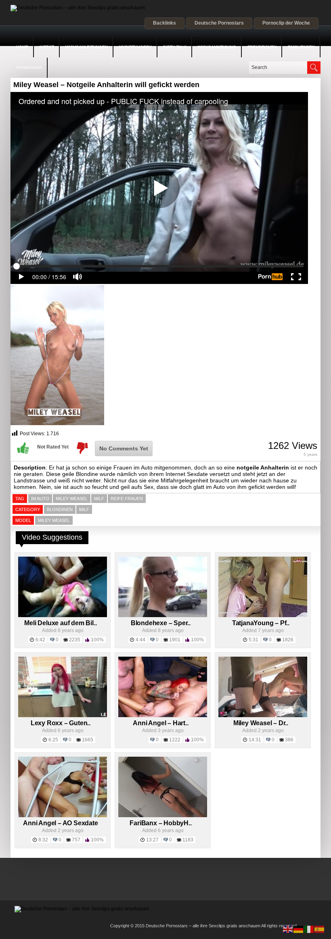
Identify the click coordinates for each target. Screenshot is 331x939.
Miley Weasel (54, 520)
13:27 (152, 840)
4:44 (140, 640)
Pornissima (29, 67)
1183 (187, 840)
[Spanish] (319, 929)
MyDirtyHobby (135, 47)
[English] (288, 929)
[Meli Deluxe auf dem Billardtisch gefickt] (62, 615)
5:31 (253, 640)
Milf (84, 509)
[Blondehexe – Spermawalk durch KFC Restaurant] (162, 615)
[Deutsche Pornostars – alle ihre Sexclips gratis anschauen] (77, 7)
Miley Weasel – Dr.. (260, 723)
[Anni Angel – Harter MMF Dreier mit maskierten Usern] (162, 715)
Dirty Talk (174, 47)
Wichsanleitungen (86, 47)
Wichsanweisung (217, 47)
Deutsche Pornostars (219, 23)
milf (99, 498)
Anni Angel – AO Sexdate (60, 823)
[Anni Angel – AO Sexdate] (62, 815)
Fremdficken (262, 47)
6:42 (40, 640)
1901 (174, 640)
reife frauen (127, 498)
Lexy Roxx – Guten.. (60, 723)
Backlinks (164, 23)
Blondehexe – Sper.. (161, 623)
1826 (287, 640)
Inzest (47, 47)
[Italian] (309, 929)
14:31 (255, 740)
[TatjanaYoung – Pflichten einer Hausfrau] (262, 615)
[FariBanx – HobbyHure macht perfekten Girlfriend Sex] (162, 815)
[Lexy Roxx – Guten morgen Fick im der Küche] (62, 715)
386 (289, 740)
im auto (40, 498)
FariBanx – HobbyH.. (160, 823)
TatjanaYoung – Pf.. (260, 623)
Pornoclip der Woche (286, 23)
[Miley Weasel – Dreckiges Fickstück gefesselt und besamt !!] (262, 715)
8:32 (43, 840)
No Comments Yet (123, 448)
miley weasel (72, 498)
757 (76, 840)
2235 (74, 640)
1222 (174, 740)
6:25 (53, 740)
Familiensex (301, 47)
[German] (298, 929)
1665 (87, 740)
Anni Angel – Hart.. (160, 723)
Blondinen (60, 509)
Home (22, 47)
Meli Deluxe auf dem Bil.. (60, 623)
